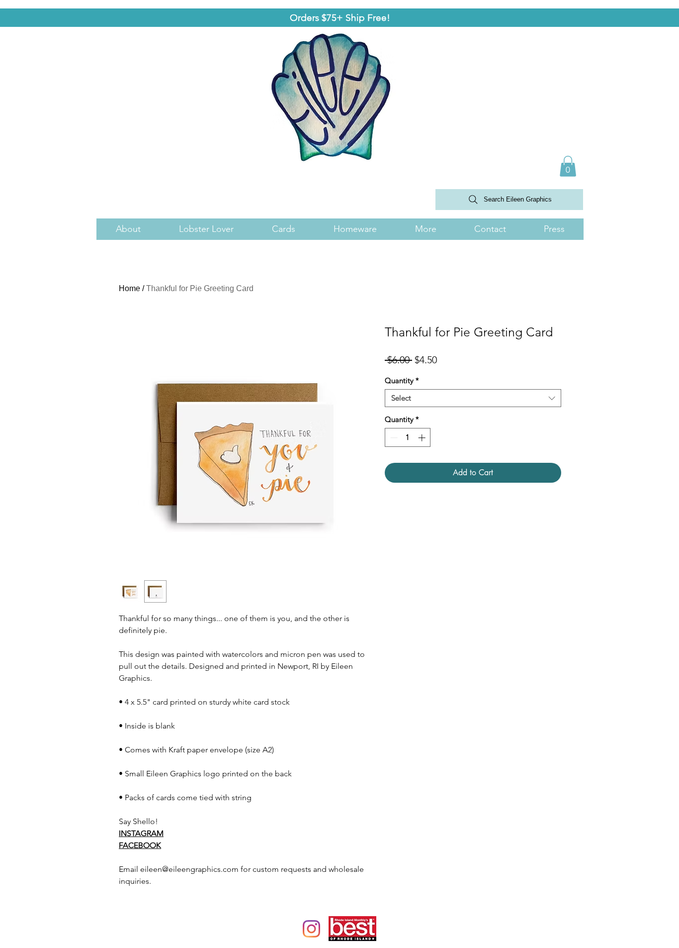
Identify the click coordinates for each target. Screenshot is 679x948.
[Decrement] (393, 437)
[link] (568, 166)
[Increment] (422, 437)
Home (129, 288)
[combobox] (473, 398)
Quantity (402, 380)
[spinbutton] (408, 437)
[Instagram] (311, 929)
